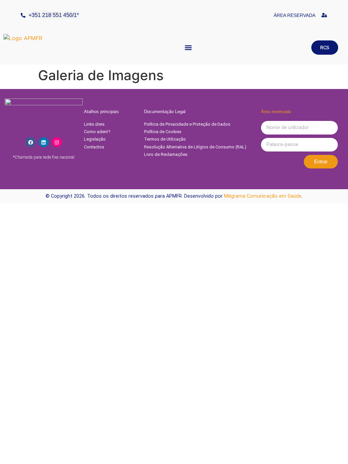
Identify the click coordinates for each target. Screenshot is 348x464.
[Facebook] (30, 142)
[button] (188, 47)
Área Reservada (294, 15)
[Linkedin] (44, 142)
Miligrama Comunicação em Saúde (262, 196)
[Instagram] (57, 142)
